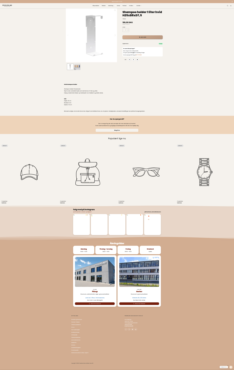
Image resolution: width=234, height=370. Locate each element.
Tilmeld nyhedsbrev (76, 324)
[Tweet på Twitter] (137, 59)
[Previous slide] (67, 35)
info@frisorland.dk (129, 326)
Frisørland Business (75, 337)
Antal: (123, 27)
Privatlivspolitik (74, 350)
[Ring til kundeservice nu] (117, 1)
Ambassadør (74, 335)
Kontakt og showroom (76, 319)
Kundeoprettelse (75, 332)
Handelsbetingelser (76, 347)
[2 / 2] (77, 67)
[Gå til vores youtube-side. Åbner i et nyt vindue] (132, 329)
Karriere (73, 345)
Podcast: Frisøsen (75, 322)
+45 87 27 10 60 (128, 324)
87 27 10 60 (139, 55)
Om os (72, 327)
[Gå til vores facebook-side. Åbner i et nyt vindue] (126, 329)
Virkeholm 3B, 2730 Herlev (139, 297)
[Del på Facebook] (133, 59)
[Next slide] (115, 35)
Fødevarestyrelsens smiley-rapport (79, 352)
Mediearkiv (73, 342)
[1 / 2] (70, 67)
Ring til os (117, 130)
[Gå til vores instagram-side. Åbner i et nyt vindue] (129, 329)
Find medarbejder (75, 329)
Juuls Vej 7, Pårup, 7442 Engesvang (94, 297)
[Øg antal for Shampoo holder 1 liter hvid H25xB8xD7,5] (128, 30)
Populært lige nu (117, 138)
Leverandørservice (75, 340)
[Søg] (227, 5)
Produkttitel (4, 201)
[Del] (129, 59)
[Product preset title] (29, 172)
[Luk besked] (232, 1)
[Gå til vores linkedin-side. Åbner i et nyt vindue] (135, 329)
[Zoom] (115, 10)
